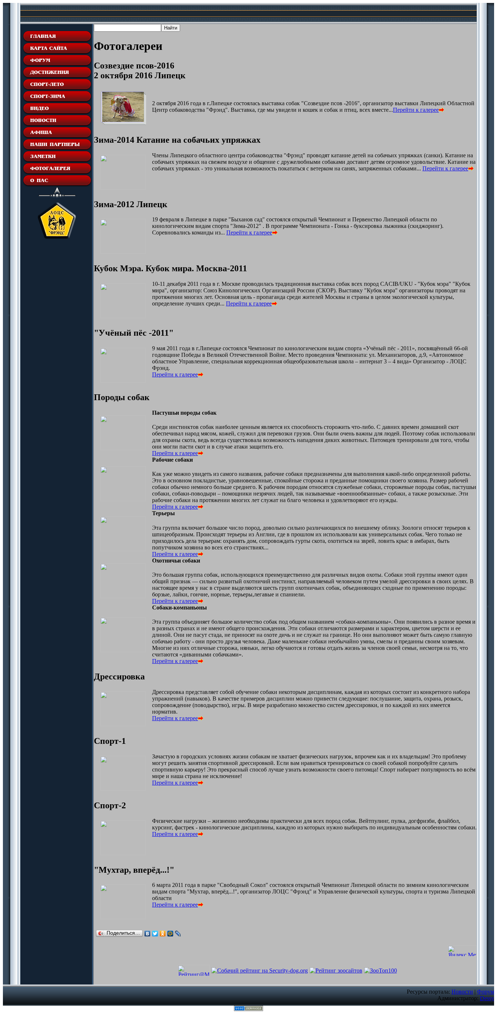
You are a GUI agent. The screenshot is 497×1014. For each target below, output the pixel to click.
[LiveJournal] (178, 933)
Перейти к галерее (416, 110)
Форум (485, 992)
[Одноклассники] (163, 933)
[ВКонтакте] (147, 933)
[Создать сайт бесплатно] (248, 1009)
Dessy (487, 998)
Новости (462, 992)
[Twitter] (155, 933)
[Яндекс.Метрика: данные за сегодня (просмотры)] (462, 950)
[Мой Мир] (170, 933)
